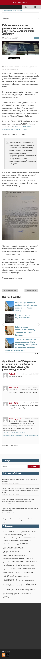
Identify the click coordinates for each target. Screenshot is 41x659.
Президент (15, 538)
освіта (6, 572)
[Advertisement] (20, 624)
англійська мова (32, 540)
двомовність (23, 544)
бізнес (5, 544)
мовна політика (21, 561)
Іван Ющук (13, 387)
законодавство (14, 67)
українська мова (12, 69)
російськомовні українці (19, 576)
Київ (21, 67)
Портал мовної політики (19, 2)
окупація (10, 569)
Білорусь (5, 531)
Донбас (24, 531)
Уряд (21, 541)
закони (6, 555)
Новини (20, 10)
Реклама (26, 67)
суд (9, 585)
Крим (30, 535)
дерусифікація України (26, 552)
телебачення (15, 585)
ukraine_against (15, 419)
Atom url (7, 655)
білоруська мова (12, 544)
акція (25, 541)
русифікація (10, 580)
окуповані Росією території (24, 569)
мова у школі (24, 558)
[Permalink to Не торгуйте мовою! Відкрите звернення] (13, 322)
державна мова (13, 547)
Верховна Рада (15, 531)
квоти (25, 555)
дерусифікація (11, 551)
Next (38, 324)
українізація (18, 593)
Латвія (34, 535)
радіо (20, 572)
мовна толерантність (28, 565)
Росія (17, 541)
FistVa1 (12, 374)
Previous (4, 324)
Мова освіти (7, 538)
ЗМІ (28, 531)
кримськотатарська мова (10, 558)
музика (5, 569)
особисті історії (14, 572)
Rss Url (3, 655)
